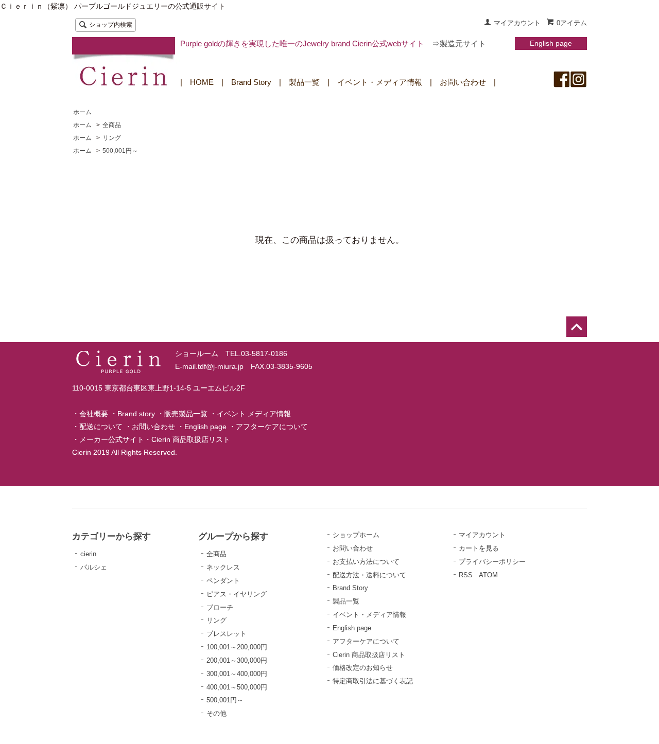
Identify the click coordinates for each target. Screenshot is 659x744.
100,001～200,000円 (236, 647)
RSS (466, 575)
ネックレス (223, 567)
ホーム (82, 112)
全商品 (111, 125)
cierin (88, 554)
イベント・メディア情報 (379, 82)
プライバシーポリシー (492, 561)
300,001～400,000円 (236, 674)
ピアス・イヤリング (236, 594)
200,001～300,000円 (236, 660)
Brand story (136, 414)
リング (111, 137)
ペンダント (223, 580)
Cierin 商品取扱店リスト (190, 439)
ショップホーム (356, 535)
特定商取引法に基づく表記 (373, 681)
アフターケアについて (272, 426)
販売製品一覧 (185, 414)
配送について (101, 426)
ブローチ (219, 607)
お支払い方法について (366, 561)
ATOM (488, 575)
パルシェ (93, 567)
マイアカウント (517, 23)
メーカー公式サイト (111, 439)
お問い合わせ (463, 82)
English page (551, 43)
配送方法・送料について (369, 575)
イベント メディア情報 (254, 414)
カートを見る (479, 548)
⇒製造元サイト (459, 43)
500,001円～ (120, 150)
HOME (202, 82)
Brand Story (251, 82)
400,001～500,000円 (236, 687)
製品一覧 (304, 82)
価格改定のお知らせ (363, 667)
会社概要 (93, 414)
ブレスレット (226, 633)
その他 (216, 713)
